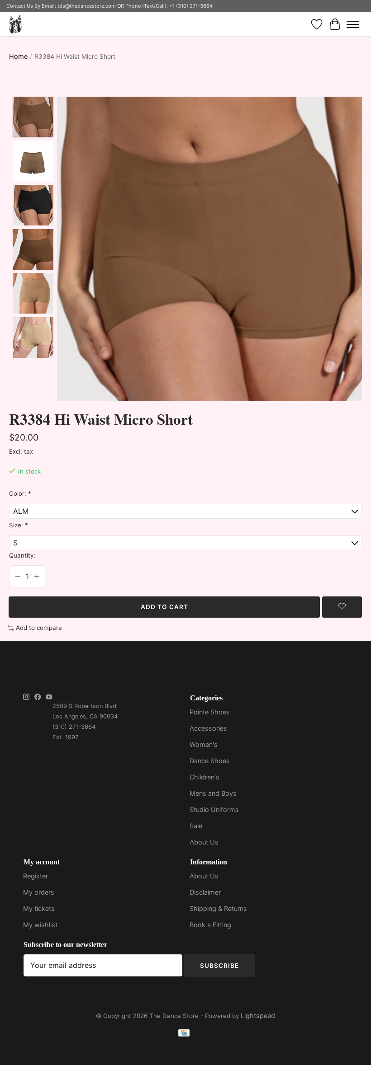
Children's (204, 777)
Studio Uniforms (214, 809)
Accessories (208, 728)
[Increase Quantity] (37, 576)
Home (18, 56)
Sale (196, 826)
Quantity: (22, 555)
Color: (20, 493)
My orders (38, 892)
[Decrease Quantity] (18, 576)
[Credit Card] (184, 1034)
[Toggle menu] (353, 24)
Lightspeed (258, 1015)
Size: (18, 525)
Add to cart (164, 606)
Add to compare (39, 627)
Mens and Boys (213, 793)
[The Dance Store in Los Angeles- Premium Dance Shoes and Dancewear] (15, 24)
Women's (204, 744)
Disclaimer (205, 892)
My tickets (39, 908)
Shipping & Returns (218, 908)
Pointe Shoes (210, 712)
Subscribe (219, 965)
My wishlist (40, 925)
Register (35, 876)
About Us (204, 842)
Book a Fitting (210, 925)
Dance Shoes (210, 761)
